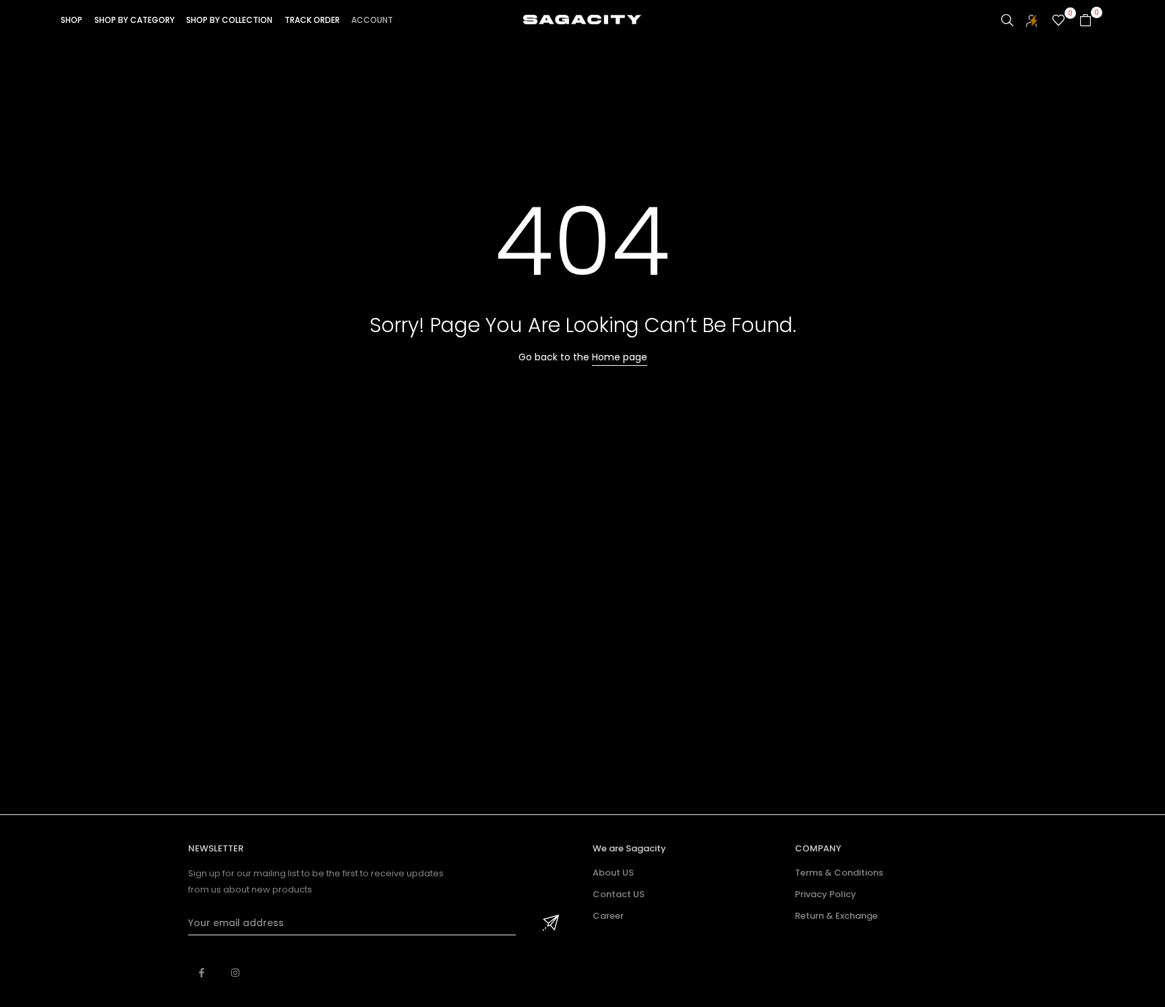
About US (613, 872)
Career (608, 915)
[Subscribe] (548, 923)
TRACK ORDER (312, 20)
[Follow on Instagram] (235, 972)
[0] (1058, 20)
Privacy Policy (825, 894)
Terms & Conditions (839, 872)
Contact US (619, 894)
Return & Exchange (836, 915)
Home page (619, 357)
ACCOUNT (372, 20)
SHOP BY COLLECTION (229, 20)
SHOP (71, 20)
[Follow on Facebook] (201, 972)
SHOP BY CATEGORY (134, 20)
